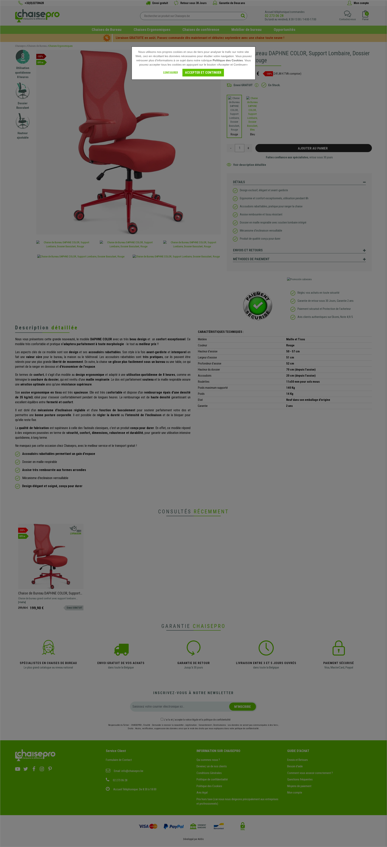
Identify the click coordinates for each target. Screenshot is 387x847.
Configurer (170, 72)
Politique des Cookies (228, 60)
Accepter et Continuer (203, 72)
